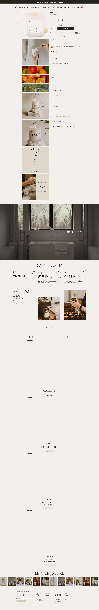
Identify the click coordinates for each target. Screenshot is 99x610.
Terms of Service (68, 596)
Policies (66, 595)
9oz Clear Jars (38, 593)
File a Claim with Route (68, 603)
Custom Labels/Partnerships (58, 601)
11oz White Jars (38, 595)
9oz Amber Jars (38, 594)
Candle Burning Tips (39, 600)
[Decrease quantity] (51, 28)
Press (66, 593)
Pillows (46, 596)
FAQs (65, 600)
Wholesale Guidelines (58, 595)
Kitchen (46, 594)
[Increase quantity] (56, 28)
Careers (66, 594)
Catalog (56, 596)
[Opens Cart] (85, 5)
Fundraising (57, 603)
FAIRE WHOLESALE (58, 599)
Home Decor (47, 595)
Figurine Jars (38, 599)
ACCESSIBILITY (67, 599)
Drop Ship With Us (58, 602)
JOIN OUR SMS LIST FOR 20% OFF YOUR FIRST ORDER (49, 1)
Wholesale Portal (58, 594)
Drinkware (47, 593)
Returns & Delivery (68, 601)
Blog (65, 606)
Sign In (56, 593)
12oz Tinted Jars (39, 596)
